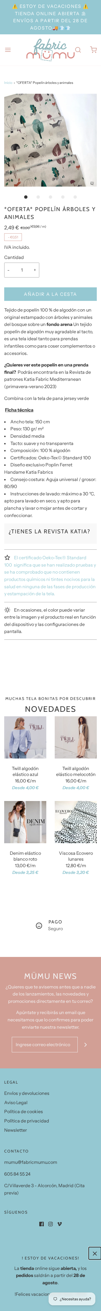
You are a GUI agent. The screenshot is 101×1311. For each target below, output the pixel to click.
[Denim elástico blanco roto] (25, 822)
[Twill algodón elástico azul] (25, 737)
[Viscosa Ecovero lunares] (76, 822)
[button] (50, 140)
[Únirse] (85, 1044)
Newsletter (15, 1130)
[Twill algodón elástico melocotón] (76, 737)
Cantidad (14, 257)
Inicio (8, 82)
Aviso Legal (15, 1102)
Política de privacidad (26, 1121)
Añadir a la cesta (50, 294)
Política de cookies (23, 1111)
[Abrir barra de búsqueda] (78, 50)
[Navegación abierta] (7, 50)
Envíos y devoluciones (26, 1093)
